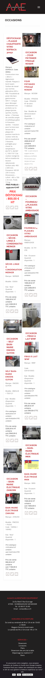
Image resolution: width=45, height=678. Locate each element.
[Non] (42, 669)
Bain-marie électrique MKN (30, 477)
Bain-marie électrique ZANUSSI (11, 510)
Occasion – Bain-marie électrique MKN (32, 451)
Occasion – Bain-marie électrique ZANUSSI (13, 484)
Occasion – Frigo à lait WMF (31, 336)
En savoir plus (27, 674)
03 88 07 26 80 (24, 606)
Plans (23, 648)
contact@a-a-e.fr (25, 609)
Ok (14, 674)
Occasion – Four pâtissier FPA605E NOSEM (31, 58)
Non (19, 674)
